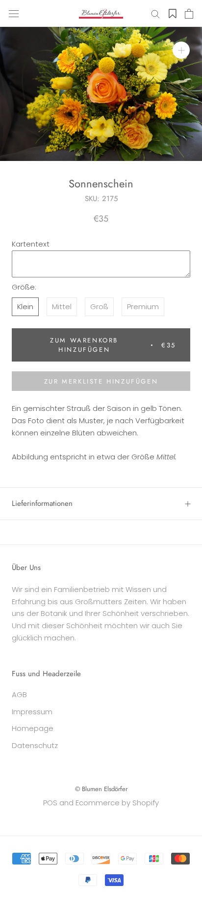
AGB (19, 694)
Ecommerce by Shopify (117, 802)
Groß (99, 306)
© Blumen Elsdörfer (101, 789)
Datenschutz (35, 745)
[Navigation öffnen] (14, 14)
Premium (143, 306)
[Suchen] (155, 13)
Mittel (62, 306)
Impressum (32, 711)
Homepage (32, 728)
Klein (25, 306)
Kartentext (31, 244)
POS (50, 802)
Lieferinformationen (42, 503)
